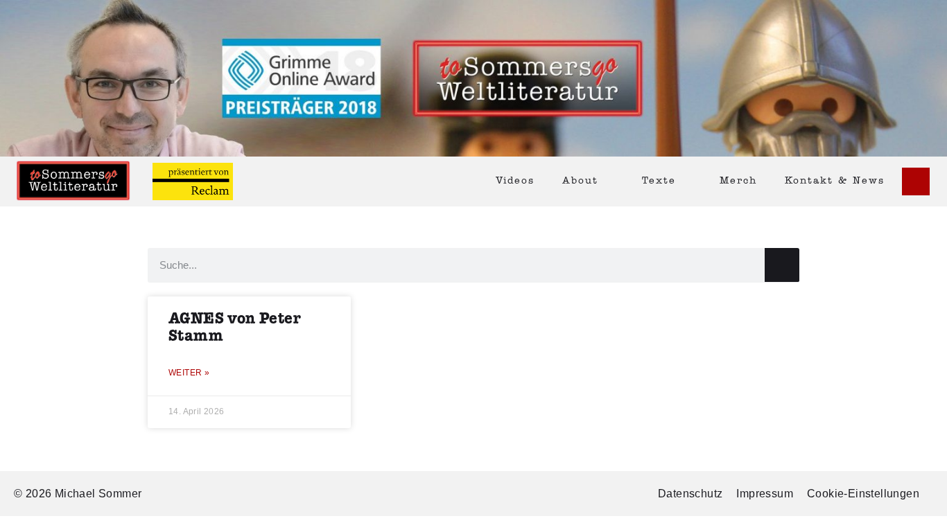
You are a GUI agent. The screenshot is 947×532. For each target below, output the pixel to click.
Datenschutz (690, 493)
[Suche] (782, 265)
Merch (738, 181)
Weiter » (188, 373)
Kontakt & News (835, 181)
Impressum (764, 493)
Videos (515, 181)
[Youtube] (916, 181)
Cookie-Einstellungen (863, 493)
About (580, 181)
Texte (659, 181)
